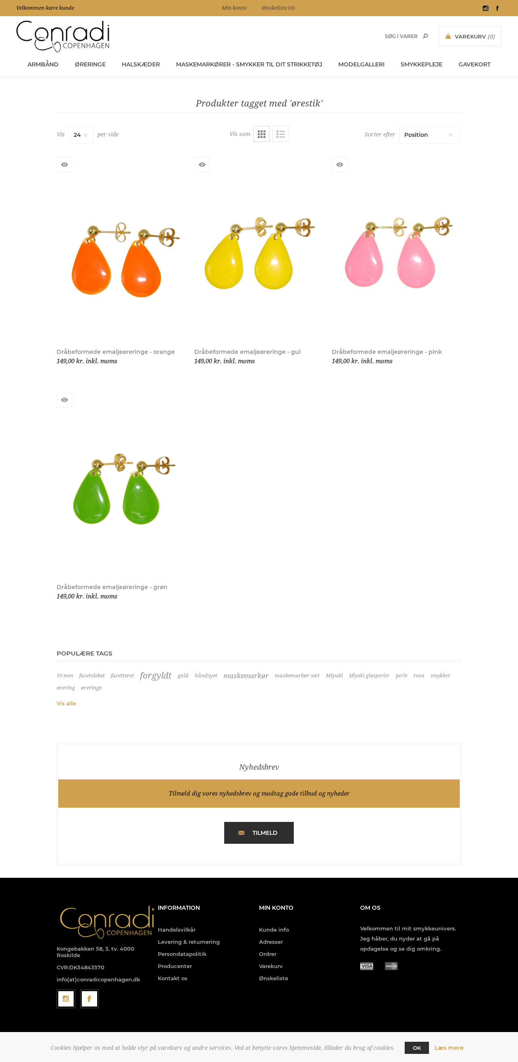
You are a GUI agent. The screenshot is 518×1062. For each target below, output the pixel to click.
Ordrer (267, 954)
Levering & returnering (189, 942)
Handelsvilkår (176, 929)
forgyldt (156, 676)
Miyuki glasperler (369, 676)
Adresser (271, 942)
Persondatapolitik (182, 954)
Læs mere (449, 1047)
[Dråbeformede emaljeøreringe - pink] (396, 257)
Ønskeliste (273, 978)
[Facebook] (89, 999)
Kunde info (274, 929)
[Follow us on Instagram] (66, 999)
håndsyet (206, 676)
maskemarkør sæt (297, 676)
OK (417, 1048)
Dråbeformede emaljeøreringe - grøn (112, 587)
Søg (425, 36)
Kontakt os (172, 978)
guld (183, 676)
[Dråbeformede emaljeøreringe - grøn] (121, 492)
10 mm (65, 676)
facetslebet (92, 676)
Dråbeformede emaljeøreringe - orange (116, 351)
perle (402, 676)
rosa (419, 676)
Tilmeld (265, 832)
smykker (440, 676)
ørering (66, 688)
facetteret (122, 676)
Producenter (175, 966)
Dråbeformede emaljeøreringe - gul (247, 351)
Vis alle (66, 703)
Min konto (234, 8)
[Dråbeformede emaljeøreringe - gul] (259, 257)
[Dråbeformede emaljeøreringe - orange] (121, 257)
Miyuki (334, 676)
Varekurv (271, 966)
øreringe (91, 688)
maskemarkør (246, 676)
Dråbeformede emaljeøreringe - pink (387, 351)
